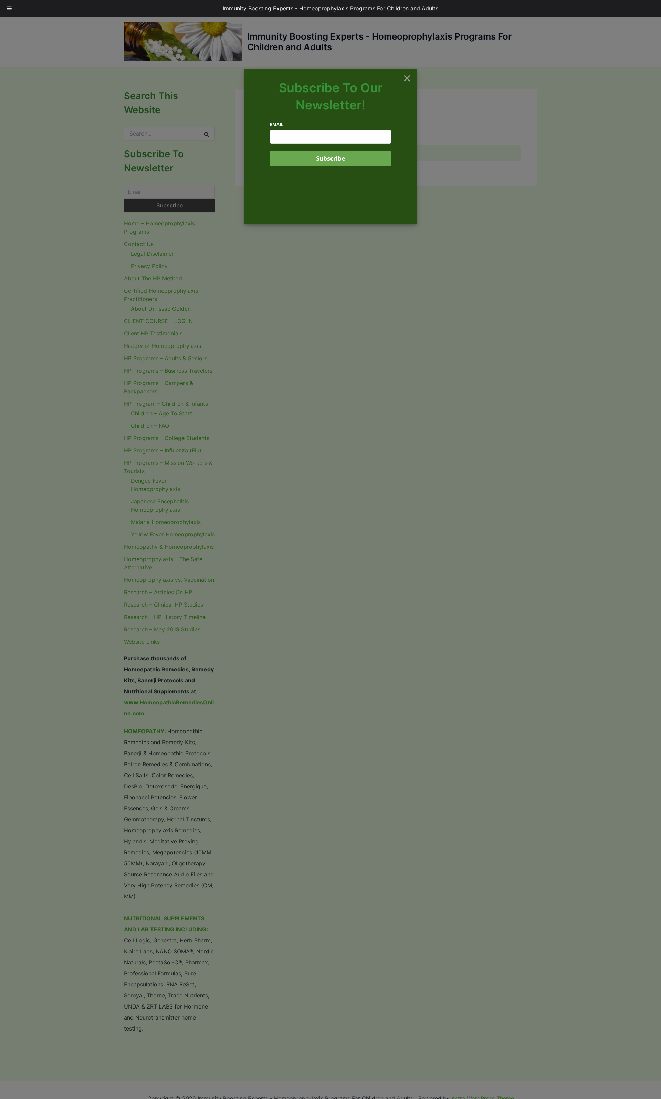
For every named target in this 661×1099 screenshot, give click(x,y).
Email (276, 124)
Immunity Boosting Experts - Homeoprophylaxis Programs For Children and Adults (330, 8)
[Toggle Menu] (9, 8)
